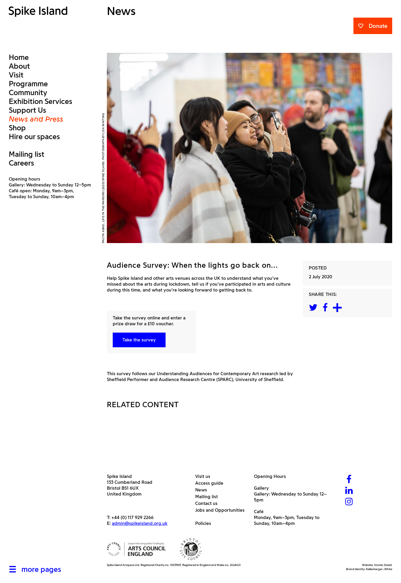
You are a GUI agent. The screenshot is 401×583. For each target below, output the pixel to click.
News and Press (36, 118)
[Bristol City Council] (191, 549)
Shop (17, 127)
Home (19, 57)
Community (28, 92)
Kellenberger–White (379, 569)
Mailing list (26, 154)
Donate (378, 25)
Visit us (205, 476)
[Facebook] (349, 480)
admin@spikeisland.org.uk (139, 523)
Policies (205, 523)
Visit (16, 74)
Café (259, 511)
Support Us (27, 110)
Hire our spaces (34, 136)
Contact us (209, 503)
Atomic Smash (383, 565)
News (203, 490)
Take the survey (139, 340)
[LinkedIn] (349, 491)
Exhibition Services (40, 101)
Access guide (211, 483)
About (19, 66)
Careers (21, 163)
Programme (28, 83)
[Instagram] (349, 502)
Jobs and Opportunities (222, 510)
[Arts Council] (136, 549)
